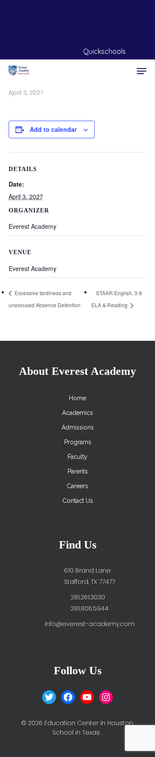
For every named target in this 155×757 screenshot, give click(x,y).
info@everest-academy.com (90, 624)
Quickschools (104, 51)
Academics (77, 412)
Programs (77, 442)
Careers (77, 486)
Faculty (77, 456)
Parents (78, 471)
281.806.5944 (89, 608)
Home (77, 398)
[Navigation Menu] (141, 71)
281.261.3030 (88, 597)
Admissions (78, 427)
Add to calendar (53, 129)
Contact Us (77, 500)
